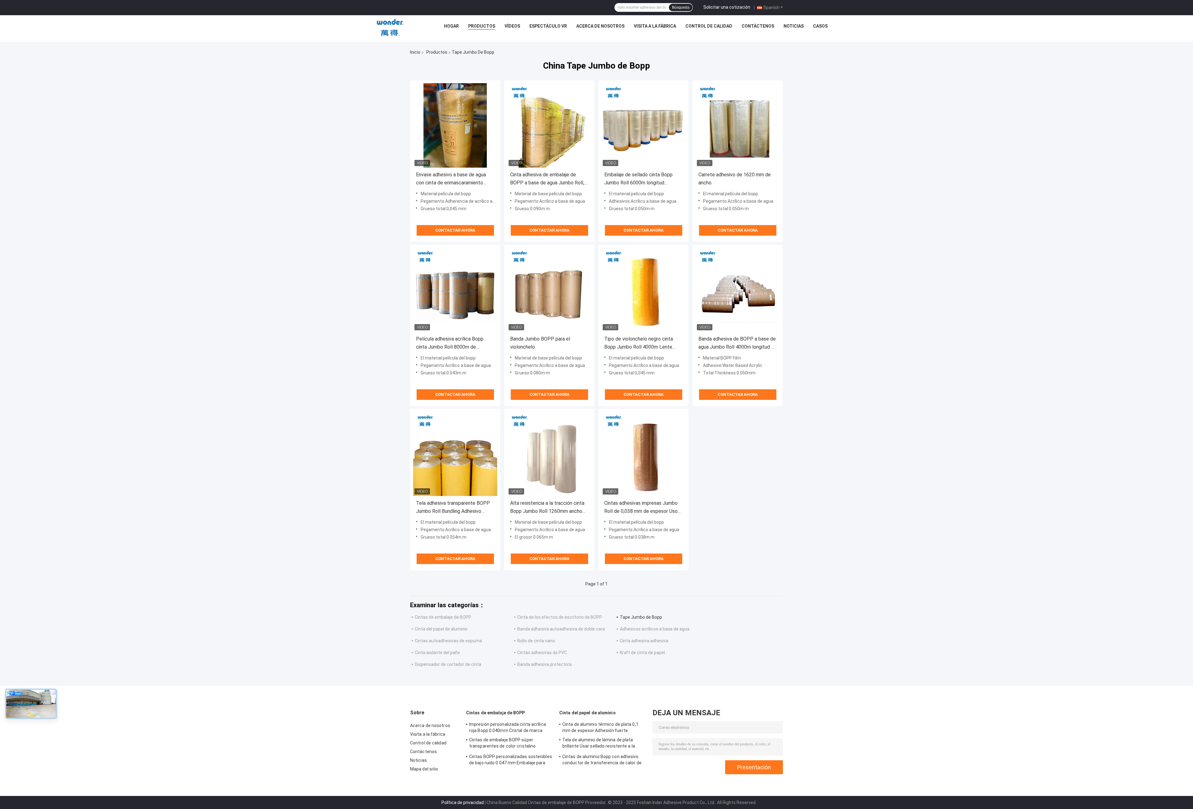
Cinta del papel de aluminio (441, 628)
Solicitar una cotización (726, 7)
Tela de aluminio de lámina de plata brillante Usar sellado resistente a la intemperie (598, 743)
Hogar (451, 26)
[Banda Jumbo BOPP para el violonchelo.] (549, 289)
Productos (481, 26)
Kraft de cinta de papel (642, 652)
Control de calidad (708, 26)
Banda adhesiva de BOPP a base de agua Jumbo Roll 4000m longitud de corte (737, 343)
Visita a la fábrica (655, 26)
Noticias (794, 26)
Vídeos (512, 26)
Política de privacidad (462, 802)
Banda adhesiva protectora (544, 664)
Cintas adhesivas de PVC (542, 652)
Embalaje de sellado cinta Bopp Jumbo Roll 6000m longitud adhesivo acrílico (638, 179)
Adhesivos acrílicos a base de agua (654, 628)
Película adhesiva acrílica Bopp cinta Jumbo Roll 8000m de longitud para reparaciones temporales (449, 343)
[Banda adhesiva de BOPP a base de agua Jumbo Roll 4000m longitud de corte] (737, 289)
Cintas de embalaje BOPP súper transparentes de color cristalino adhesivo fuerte (502, 743)
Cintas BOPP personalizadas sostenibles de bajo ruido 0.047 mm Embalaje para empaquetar (510, 760)
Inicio (415, 52)
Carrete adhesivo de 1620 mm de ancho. (734, 179)
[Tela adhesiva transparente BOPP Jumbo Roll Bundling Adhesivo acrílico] (455, 454)
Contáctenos (758, 26)
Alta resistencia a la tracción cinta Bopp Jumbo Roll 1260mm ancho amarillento (547, 507)
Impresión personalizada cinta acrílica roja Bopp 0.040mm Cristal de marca (507, 727)
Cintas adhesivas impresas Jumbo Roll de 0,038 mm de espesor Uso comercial (641, 507)
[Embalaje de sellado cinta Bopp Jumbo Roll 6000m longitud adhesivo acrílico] (643, 125)
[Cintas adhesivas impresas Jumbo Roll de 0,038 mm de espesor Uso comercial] (643, 454)
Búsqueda (680, 7)
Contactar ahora (455, 230)
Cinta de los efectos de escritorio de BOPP (559, 617)
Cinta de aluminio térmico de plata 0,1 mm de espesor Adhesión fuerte (600, 727)
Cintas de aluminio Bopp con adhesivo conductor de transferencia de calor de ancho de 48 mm (602, 760)
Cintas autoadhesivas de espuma (448, 640)
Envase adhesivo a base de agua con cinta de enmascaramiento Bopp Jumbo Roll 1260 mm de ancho (451, 179)
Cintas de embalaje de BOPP (443, 617)
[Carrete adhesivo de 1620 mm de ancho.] (737, 125)
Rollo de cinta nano (536, 640)
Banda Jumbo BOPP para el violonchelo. (540, 343)
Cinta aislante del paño (437, 652)
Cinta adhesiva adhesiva (644, 640)
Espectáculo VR (548, 26)
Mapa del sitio (424, 768)
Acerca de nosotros (600, 26)
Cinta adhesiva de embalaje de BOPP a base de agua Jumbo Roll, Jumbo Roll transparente (547, 179)
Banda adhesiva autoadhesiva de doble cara (561, 628)
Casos (820, 26)
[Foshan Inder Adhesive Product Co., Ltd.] (390, 27)
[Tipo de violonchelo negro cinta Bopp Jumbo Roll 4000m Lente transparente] (643, 289)
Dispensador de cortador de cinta (448, 664)
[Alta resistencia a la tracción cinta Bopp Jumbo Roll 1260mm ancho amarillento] (549, 454)
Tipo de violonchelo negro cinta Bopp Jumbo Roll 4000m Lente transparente (638, 343)
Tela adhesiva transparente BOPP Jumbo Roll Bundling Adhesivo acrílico (453, 507)
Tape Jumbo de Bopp (641, 617)
